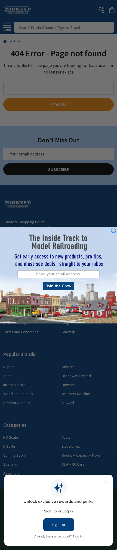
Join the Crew (59, 286)
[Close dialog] (113, 230)
